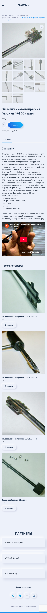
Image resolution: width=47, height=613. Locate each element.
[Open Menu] (3, 5)
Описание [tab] (7, 139)
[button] (42, 27)
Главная (5, 15)
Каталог (12, 15)
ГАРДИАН (14, 17)
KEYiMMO (23, 4)
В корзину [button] (9, 325)
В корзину (15, 125)
